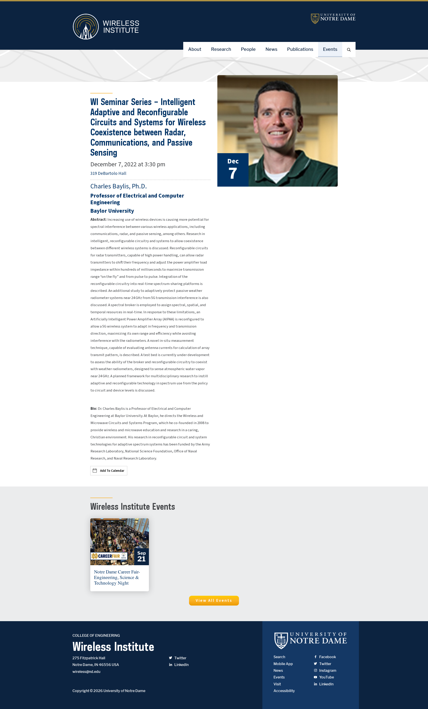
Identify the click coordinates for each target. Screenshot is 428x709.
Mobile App (283, 664)
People (248, 49)
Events (330, 49)
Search (279, 657)
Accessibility (284, 691)
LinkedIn (181, 665)
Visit (277, 684)
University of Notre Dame (124, 691)
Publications (300, 49)
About (194, 49)
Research (221, 49)
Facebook (327, 657)
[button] (214, 601)
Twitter (180, 658)
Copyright (80, 691)
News (271, 49)
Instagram (327, 670)
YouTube (326, 677)
